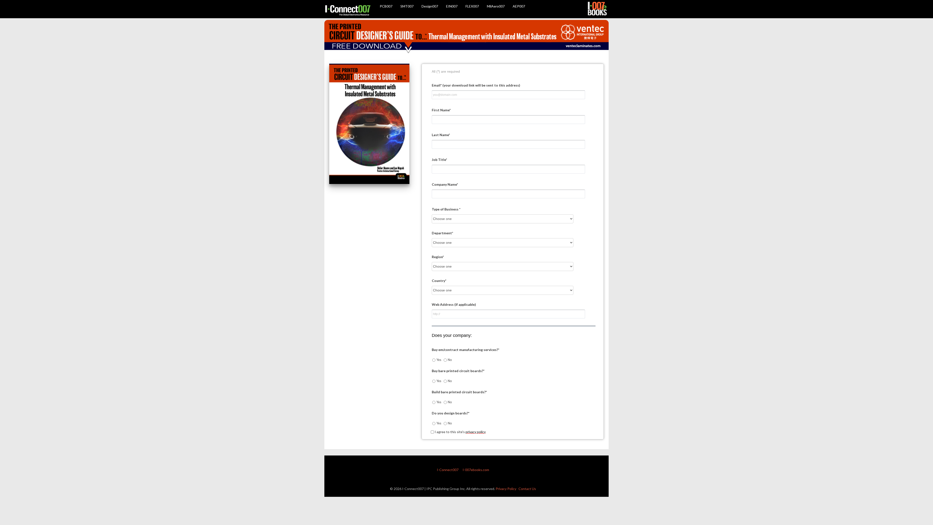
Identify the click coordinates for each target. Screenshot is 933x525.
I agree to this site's (460, 432)
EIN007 (452, 6)
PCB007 (386, 6)
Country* (439, 281)
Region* (438, 257)
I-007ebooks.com (476, 470)
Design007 (430, 6)
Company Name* (445, 184)
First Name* (441, 110)
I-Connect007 (447, 470)
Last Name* (441, 135)
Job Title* (439, 160)
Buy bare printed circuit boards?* (458, 371)
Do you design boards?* (450, 413)
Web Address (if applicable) (454, 304)
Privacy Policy (506, 489)
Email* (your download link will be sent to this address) (476, 85)
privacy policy (476, 432)
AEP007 (519, 6)
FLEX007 (472, 6)
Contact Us (527, 489)
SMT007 (407, 6)
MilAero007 (496, 6)
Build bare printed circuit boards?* (459, 392)
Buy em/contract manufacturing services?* (465, 350)
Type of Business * (446, 209)
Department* (442, 233)
